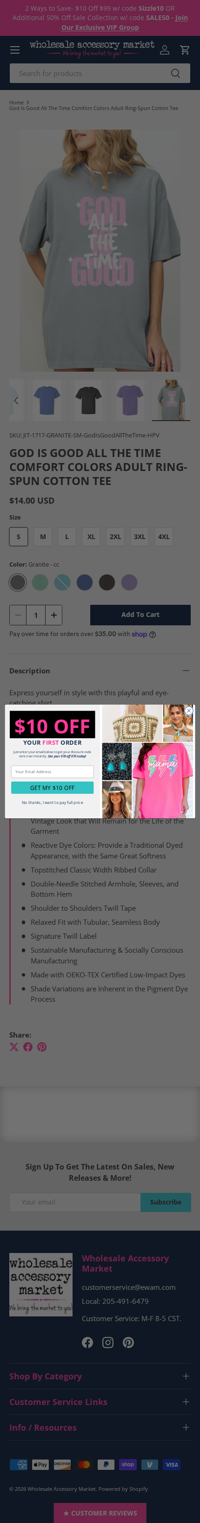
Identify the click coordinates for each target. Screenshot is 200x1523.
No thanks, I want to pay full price (52, 802)
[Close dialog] (189, 710)
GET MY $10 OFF (52, 787)
